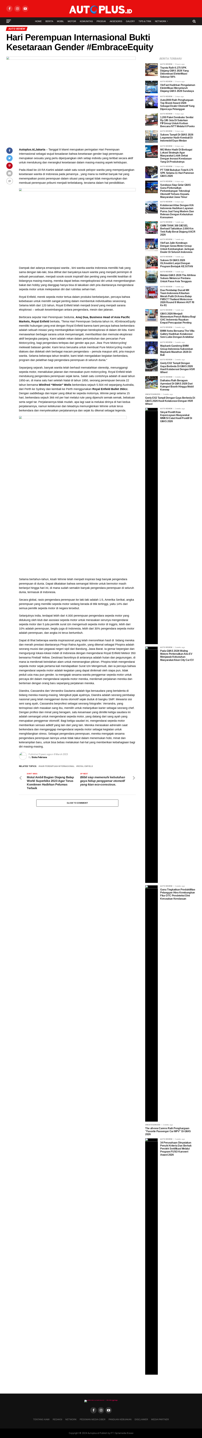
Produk (101, 21)
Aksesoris (116, 21)
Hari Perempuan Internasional (57, 766)
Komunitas (86, 21)
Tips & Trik (145, 21)
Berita (49, 21)
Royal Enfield (85, 766)
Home (38, 21)
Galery (130, 21)
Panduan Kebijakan (120, 1419)
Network (160, 21)
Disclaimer (141, 1419)
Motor (72, 21)
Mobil (60, 21)
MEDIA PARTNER (160, 1419)
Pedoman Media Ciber (92, 1419)
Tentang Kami (41, 1419)
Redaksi (57, 1419)
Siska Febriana (39, 757)
